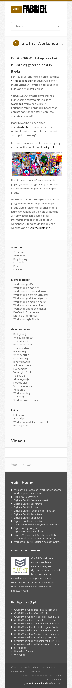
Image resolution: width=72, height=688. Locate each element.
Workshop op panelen (26, 288)
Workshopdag (21, 393)
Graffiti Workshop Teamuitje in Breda (34, 620)
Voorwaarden (18, 671)
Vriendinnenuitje (23, 386)
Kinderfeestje (21, 358)
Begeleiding (20, 259)
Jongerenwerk (21, 362)
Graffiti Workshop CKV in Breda (31, 613)
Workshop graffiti (23, 284)
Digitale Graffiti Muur (25, 315)
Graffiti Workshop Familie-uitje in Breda (35, 637)
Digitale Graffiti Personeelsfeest (31, 500)
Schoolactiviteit (22, 365)
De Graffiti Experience (26, 312)
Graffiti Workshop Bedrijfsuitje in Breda (35, 609)
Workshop (20, 654)
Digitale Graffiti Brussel (26, 507)
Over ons (18, 252)
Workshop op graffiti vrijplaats (31, 295)
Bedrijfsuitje (20, 334)
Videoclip (18, 418)
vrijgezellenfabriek (40, 228)
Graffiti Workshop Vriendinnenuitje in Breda (38, 641)
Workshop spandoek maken (30, 308)
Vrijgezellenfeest (23, 337)
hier (18, 180)
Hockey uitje (20, 382)
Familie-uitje (20, 351)
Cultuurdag (20, 647)
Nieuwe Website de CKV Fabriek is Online (36, 535)
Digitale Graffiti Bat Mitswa (28, 514)
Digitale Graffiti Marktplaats (28, 531)
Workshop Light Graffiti (26, 319)
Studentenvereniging (25, 400)
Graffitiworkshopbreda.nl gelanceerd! (34, 538)
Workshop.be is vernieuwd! (28, 493)
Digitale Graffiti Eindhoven (28, 517)
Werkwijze (19, 255)
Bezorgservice (21, 425)
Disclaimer (34, 671)
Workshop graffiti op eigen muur (32, 298)
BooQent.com (53, 683)
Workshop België (23, 651)
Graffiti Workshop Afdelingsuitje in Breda (36, 644)
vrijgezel (49, 147)
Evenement (20, 368)
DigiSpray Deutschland (26, 497)
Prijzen (17, 266)
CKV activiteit (20, 341)
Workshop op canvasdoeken (30, 291)
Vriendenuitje (21, 355)
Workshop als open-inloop (28, 305)
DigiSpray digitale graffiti (27, 528)
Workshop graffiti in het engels (31, 422)
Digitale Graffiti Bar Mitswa (28, 503)
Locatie (17, 269)
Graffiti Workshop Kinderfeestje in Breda (36, 627)
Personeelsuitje (22, 344)
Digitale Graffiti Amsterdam (28, 521)
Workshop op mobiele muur (29, 301)
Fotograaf (19, 415)
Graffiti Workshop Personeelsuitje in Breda (37, 630)
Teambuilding (21, 348)
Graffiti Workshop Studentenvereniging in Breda (40, 634)
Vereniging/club (22, 372)
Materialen (19, 262)
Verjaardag (19, 389)
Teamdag (18, 396)
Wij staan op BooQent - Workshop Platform (37, 490)
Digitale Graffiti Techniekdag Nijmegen (34, 510)
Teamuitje (19, 375)
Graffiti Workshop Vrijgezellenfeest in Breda (38, 616)
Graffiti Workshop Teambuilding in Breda (36, 623)
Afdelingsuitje (21, 379)
